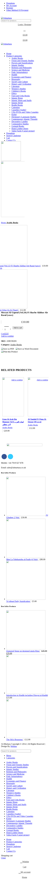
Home (4, 222)
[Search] (45, 20)
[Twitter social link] (6, 15)
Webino (13, 746)
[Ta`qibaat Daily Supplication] (25, 599)
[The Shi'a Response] (25, 737)
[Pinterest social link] (9, 15)
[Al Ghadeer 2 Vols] (26, 515)
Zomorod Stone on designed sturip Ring (23, 651)
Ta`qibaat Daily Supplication (18, 601)
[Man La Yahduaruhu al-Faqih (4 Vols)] (25, 557)
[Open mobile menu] (24, 47)
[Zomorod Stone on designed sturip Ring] (25, 649)
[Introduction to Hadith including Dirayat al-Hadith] (25, 693)
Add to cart (18, 328)
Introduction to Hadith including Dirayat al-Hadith (27, 695)
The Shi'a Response (14, 739)
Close (3, 858)
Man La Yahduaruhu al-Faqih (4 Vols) (22, 559)
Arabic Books (12, 222)
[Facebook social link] (3, 15)
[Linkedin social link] (12, 15)
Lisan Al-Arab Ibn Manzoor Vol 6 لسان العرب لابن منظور (13, 421)
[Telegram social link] (15, 15)
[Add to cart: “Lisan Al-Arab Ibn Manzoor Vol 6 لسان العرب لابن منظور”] (13, 436)
